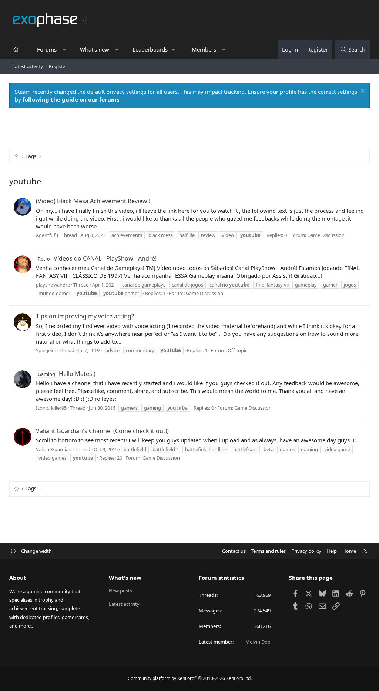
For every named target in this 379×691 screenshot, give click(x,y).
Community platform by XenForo (190, 678)
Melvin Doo (258, 641)
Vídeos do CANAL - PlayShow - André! (97, 258)
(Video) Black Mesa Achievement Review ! (93, 201)
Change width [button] (36, 551)
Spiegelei (46, 350)
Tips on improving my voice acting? (85, 316)
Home (349, 551)
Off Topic (237, 350)
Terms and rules (268, 551)
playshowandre (53, 284)
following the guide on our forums (71, 99)
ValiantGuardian (53, 449)
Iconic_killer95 (51, 407)
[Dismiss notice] (362, 92)
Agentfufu (47, 235)
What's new (94, 49)
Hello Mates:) (66, 374)
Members (204, 49)
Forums (47, 49)
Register (58, 66)
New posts (120, 590)
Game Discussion (326, 235)
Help (331, 551)
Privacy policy (306, 551)
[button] (64, 49)
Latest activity (27, 66)
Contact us (234, 551)
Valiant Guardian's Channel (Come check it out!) (102, 431)
